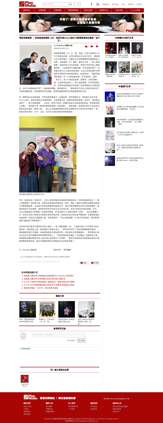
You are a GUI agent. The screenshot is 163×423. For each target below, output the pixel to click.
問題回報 (93, 409)
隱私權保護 (117, 409)
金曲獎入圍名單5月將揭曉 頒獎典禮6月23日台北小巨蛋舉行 (49, 276)
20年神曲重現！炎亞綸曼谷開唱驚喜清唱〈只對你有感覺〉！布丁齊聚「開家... (130, 122)
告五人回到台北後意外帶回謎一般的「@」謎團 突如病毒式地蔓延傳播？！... (130, 147)
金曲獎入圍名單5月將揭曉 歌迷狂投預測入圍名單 (44, 279)
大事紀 (26, 409)
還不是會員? (71, 340)
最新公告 (116, 411)
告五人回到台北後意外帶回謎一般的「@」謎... (86, 321)
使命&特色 (27, 406)
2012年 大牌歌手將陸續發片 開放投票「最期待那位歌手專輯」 (50, 282)
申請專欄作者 (73, 406)
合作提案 (93, 406)
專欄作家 (106, 4)
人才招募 (71, 409)
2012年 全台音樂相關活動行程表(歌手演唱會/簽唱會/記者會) (49, 285)
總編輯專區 (50, 411)
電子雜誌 (115, 4)
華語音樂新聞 (25, 38)
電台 (123, 4)
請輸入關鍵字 (49, 4)
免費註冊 (131, 4)
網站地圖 (27, 414)
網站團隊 (49, 406)
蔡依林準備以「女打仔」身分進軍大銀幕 (41, 288)
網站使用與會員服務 (120, 406)
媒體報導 (27, 411)
